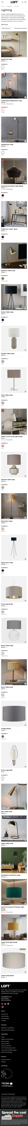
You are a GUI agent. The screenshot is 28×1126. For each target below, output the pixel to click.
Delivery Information (7, 1039)
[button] (2, 2)
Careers (3, 1020)
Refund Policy (5, 1041)
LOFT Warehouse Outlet (8, 1048)
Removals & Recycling (7, 1030)
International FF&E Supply (9, 1050)
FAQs (2, 1037)
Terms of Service (6, 1045)
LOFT (13, 1094)
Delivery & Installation (7, 1027)
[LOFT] (14, 2)
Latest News (5, 1016)
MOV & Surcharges (6, 1052)
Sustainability (5, 1018)
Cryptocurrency (6, 1059)
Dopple (3, 1061)
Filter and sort (6, 28)
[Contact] (22, 2)
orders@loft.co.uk (6, 996)
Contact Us (4, 1014)
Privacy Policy (5, 1043)
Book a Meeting (6, 1000)
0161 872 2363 (5, 998)
